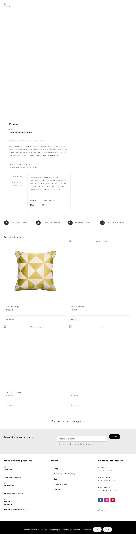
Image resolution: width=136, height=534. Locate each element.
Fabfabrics (24, 167)
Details (11, 320)
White (51, 201)
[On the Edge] (35, 271)
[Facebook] (100, 500)
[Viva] (100, 356)
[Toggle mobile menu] (130, 6)
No (107, 529)
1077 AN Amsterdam (107, 490)
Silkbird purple (14, 392)
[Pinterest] (112, 500)
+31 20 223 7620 (105, 470)
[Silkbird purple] (35, 356)
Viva (73, 392)
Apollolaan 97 (104, 487)
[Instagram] (106, 500)
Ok (97, 529)
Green (45, 201)
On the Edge (12, 306)
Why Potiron (77, 306)
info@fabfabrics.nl (106, 480)
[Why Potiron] (100, 271)
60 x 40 (45, 205)
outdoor (34, 167)
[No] (132, 529)
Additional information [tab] (17, 183)
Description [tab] (17, 176)
